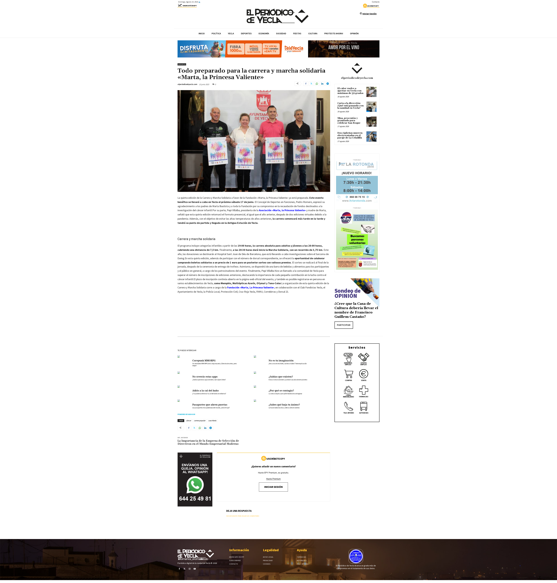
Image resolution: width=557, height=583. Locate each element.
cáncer (188, 420)
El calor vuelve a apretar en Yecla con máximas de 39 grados (350, 91)
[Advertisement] (254, 318)
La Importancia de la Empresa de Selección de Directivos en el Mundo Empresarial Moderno (208, 442)
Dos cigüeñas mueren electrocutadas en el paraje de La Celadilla (349, 135)
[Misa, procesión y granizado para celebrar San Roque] (371, 122)
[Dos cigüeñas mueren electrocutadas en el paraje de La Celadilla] (371, 136)
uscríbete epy (373, 6)
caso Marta (212, 420)
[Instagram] (189, 569)
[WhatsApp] (316, 83)
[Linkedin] (322, 83)
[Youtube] (195, 569)
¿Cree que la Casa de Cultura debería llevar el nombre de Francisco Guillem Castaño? (356, 310)
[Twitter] (311, 83)
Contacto (375, 2)
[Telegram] (327, 83)
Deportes (182, 64)
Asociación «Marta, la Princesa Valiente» (282, 210)
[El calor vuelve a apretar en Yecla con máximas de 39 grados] (371, 92)
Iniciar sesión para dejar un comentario (242, 516)
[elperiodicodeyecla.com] (357, 68)
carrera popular (199, 420)
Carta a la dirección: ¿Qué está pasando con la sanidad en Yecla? (350, 105)
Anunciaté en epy (190, 6)
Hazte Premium (273, 478)
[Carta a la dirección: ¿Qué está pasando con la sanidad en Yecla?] (371, 107)
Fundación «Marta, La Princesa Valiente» (250, 287)
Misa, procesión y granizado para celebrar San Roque (348, 120)
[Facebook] (305, 83)
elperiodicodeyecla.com (187, 84)
